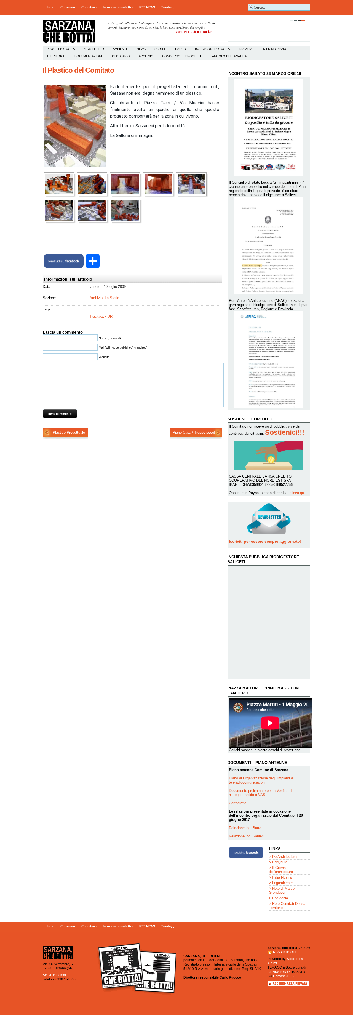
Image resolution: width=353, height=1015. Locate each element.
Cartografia (237, 803)
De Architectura (284, 857)
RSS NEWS (147, 7)
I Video (180, 49)
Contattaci (89, 7)
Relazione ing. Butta (245, 828)
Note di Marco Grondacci (282, 890)
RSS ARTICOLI (284, 952)
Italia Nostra (282, 877)
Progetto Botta (61, 49)
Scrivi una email (55, 975)
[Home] (58, 959)
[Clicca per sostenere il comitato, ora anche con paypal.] (269, 40)
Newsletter (94, 49)
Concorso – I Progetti (181, 56)
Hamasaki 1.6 (283, 976)
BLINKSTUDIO (279, 972)
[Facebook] (64, 261)
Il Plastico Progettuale (67, 432)
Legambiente (282, 883)
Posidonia (280, 898)
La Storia (112, 298)
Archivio (146, 56)
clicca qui (297, 493)
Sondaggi (168, 7)
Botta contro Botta (212, 49)
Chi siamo (67, 7)
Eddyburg (279, 862)
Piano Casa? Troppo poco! (194, 432)
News (141, 49)
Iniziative (246, 49)
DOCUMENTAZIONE (88, 56)
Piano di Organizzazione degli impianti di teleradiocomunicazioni (261, 780)
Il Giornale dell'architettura (281, 870)
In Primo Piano (274, 49)
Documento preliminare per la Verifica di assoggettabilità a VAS (260, 793)
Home (50, 7)
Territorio (56, 56)
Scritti (160, 49)
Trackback (102, 316)
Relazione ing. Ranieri (246, 836)
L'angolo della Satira (228, 56)
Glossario (121, 56)
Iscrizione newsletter (118, 7)
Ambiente (120, 49)
